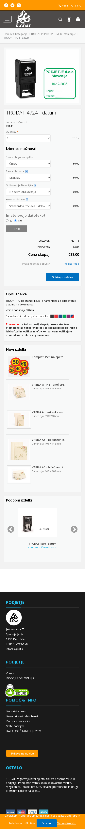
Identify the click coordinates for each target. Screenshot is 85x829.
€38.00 (73, 254)
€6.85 (76, 247)
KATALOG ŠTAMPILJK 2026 (24, 731)
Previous (11, 530)
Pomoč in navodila (18, 721)
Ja (11, 220)
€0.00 (76, 163)
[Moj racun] (69, 19)
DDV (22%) (44, 247)
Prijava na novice (22, 753)
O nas (10, 673)
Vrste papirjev (15, 726)
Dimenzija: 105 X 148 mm (46, 443)
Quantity (11, 131)
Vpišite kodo (71, 263)
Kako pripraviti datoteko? (22, 716)
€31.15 (75, 138)
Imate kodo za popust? (36, 263)
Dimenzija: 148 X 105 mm (46, 471)
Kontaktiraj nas (16, 711)
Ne (20, 220)
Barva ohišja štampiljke (19, 157)
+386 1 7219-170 (71, 5)
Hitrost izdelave (15, 199)
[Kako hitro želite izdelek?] (26, 199)
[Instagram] (19, 5)
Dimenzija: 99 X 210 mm (46, 416)
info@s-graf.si (15, 649)
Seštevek (44, 240)
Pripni (17, 229)
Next (74, 530)
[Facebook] (6, 5)
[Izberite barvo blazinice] (26, 171)
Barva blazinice (15, 171)
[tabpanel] (42, 531)
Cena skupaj (39, 254)
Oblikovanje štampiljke (19, 185)
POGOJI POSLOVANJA (20, 678)
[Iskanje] (61, 19)
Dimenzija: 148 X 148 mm (46, 388)
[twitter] (12, 5)
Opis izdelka (16, 294)
